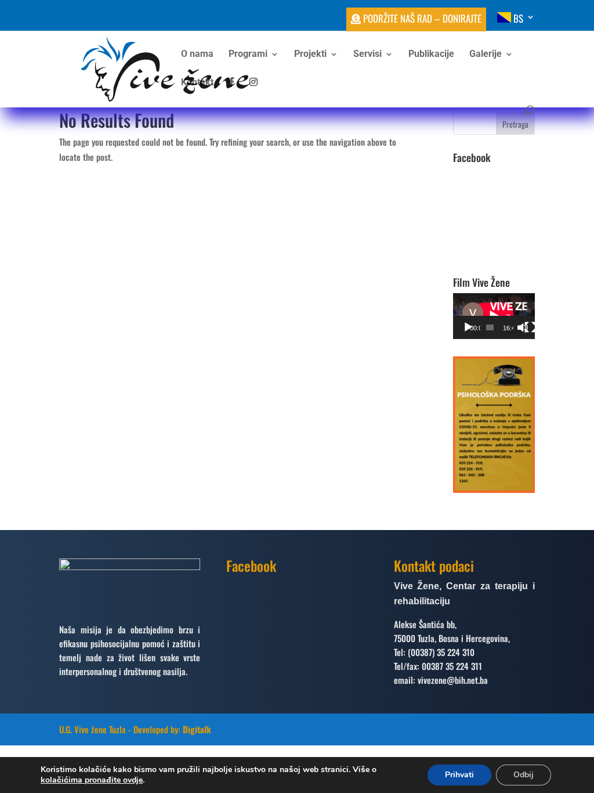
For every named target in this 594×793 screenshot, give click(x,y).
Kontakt (197, 83)
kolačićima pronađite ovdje (92, 779)
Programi (248, 54)
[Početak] (468, 327)
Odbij (523, 774)
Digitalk (197, 729)
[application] (494, 316)
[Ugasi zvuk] (522, 327)
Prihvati (459, 774)
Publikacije (431, 54)
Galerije (485, 54)
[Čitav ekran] (530, 327)
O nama (197, 54)
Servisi (367, 54)
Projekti (310, 54)
